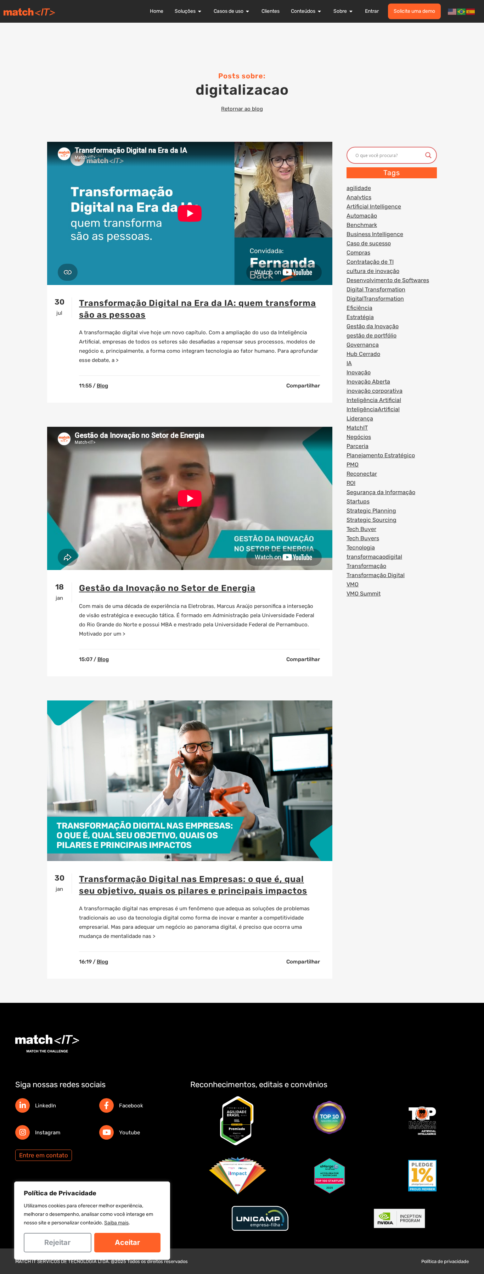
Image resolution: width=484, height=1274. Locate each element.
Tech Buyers (363, 538)
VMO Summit (364, 593)
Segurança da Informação (381, 492)
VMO (353, 584)
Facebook (131, 1105)
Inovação (359, 372)
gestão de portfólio (371, 335)
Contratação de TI (370, 261)
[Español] (470, 11)
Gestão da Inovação (373, 326)
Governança (363, 344)
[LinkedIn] (22, 1105)
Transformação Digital (376, 575)
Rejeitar (57, 1242)
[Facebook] (106, 1105)
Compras (358, 252)
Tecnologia (361, 547)
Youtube (129, 1132)
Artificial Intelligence (374, 206)
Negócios (359, 437)
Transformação (366, 566)
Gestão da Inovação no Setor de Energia (167, 588)
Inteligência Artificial (374, 400)
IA (349, 363)
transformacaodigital (374, 556)
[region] (92, 1220)
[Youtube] (106, 1132)
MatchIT (357, 427)
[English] (452, 11)
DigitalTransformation (375, 298)
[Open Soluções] (199, 11)
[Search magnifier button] (428, 155)
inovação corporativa (375, 390)
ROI (351, 483)
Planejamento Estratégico (381, 455)
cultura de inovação (373, 271)
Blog (102, 385)
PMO (353, 464)
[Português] (461, 11)
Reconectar (362, 473)
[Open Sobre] (351, 11)
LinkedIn (45, 1105)
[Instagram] (22, 1132)
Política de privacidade (445, 1261)
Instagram (47, 1132)
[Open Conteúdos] (319, 11)
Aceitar (127, 1242)
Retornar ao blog (242, 109)
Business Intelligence (375, 234)
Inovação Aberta (368, 381)
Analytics (359, 197)
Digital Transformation (376, 289)
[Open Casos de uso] (247, 11)
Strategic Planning (371, 510)
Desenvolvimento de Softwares (388, 280)
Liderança (360, 418)
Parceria (357, 446)
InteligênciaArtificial (373, 409)
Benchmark (362, 225)
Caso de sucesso (369, 243)
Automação (362, 215)
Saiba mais (116, 1223)
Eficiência (359, 307)
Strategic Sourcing (371, 519)
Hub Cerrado (363, 354)
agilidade (359, 188)
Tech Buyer (361, 529)
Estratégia (360, 317)
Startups (358, 501)
